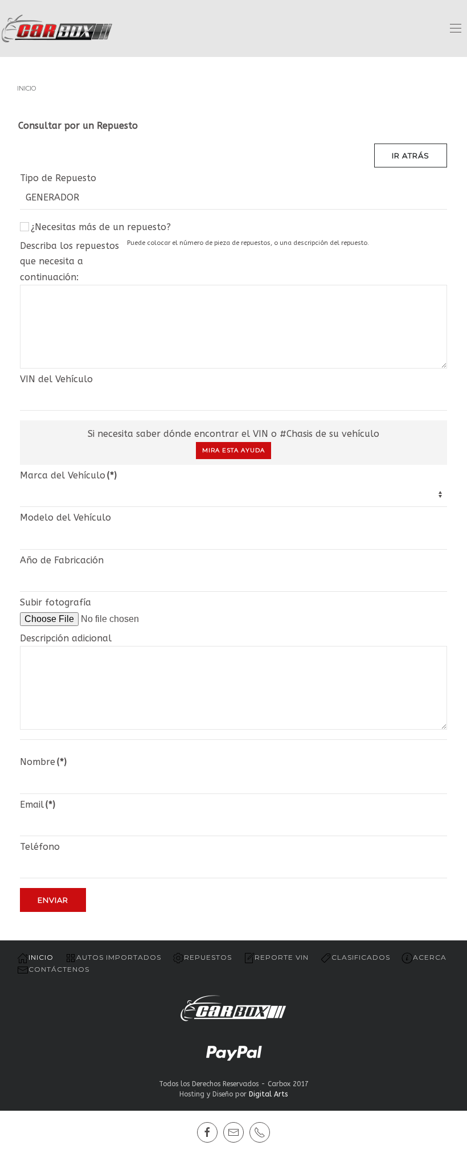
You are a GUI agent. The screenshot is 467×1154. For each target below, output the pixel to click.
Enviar (53, 900)
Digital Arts (268, 1094)
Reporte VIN (282, 957)
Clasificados (360, 957)
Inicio (41, 957)
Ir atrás (410, 155)
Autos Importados (118, 957)
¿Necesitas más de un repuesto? (101, 227)
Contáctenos (58, 969)
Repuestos (208, 957)
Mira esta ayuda (233, 450)
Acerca (429, 957)
